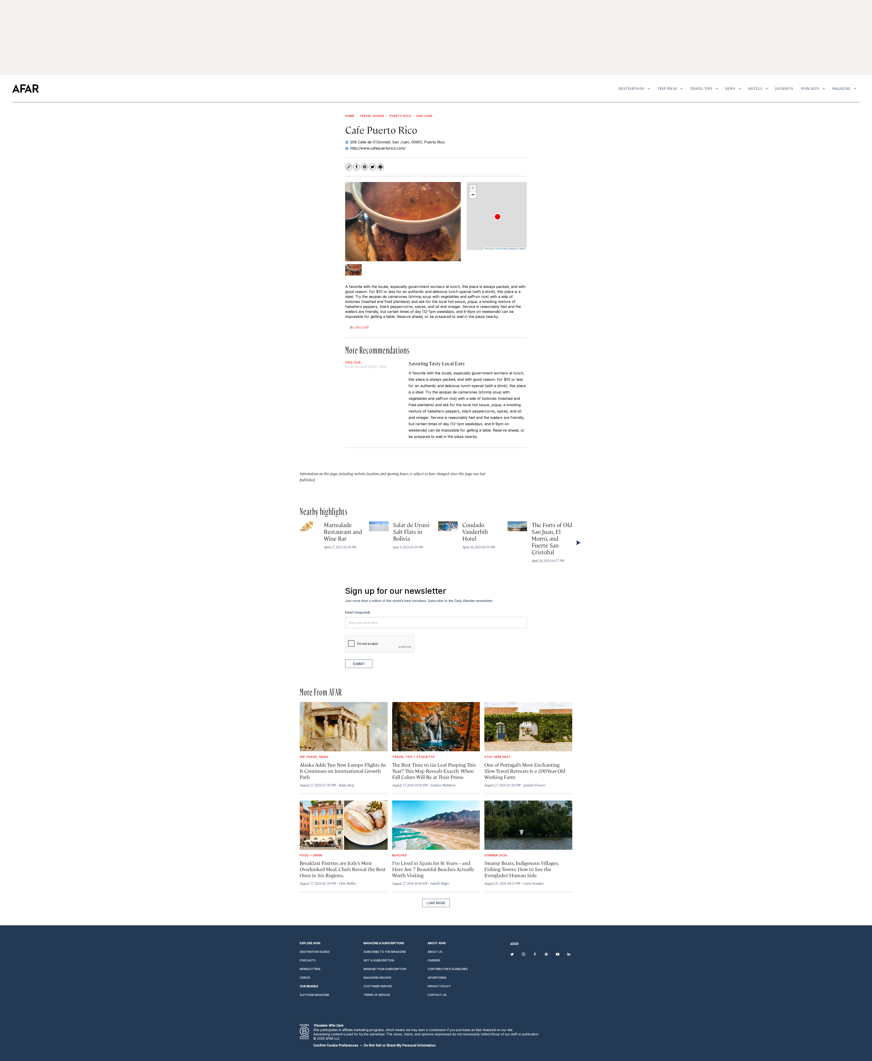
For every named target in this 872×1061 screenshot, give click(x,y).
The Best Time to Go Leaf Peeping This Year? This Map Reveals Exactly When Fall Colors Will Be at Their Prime (434, 770)
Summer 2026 (495, 855)
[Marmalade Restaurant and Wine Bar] (309, 526)
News (730, 88)
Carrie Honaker (533, 883)
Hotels (755, 88)
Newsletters (310, 969)
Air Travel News (314, 757)
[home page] (25, 88)
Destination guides (315, 951)
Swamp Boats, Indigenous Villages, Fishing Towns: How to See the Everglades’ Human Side (521, 869)
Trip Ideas (667, 88)
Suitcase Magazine (314, 995)
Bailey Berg (346, 785)
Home (349, 116)
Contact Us (437, 995)
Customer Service (378, 986)
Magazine (841, 88)
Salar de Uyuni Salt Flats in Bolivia (411, 531)
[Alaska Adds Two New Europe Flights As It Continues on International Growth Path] (344, 726)
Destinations (631, 88)
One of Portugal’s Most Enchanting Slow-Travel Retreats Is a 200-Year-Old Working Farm (524, 770)
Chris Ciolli (353, 362)
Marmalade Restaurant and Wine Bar (343, 531)
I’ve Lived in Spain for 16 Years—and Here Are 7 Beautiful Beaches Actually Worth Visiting (433, 869)
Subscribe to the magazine (385, 951)
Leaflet (490, 248)
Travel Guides (371, 116)
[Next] (578, 542)
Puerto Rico (400, 116)
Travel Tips (701, 88)
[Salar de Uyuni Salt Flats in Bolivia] (379, 526)
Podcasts (810, 88)
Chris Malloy (347, 883)
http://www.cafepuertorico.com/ (378, 148)
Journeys (784, 88)
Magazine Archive (377, 977)
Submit (359, 664)
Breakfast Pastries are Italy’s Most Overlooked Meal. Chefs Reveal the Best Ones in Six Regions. (343, 869)
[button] (497, 216)
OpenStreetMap (502, 248)
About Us (435, 951)
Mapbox (523, 248)
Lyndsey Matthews (443, 785)
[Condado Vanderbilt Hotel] (448, 526)
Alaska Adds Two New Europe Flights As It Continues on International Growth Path (343, 770)
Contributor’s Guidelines (448, 969)
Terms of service (377, 995)
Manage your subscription (385, 969)
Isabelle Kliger (439, 883)
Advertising (437, 977)
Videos (305, 977)
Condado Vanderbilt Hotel (475, 531)
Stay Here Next (497, 757)
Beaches (399, 855)
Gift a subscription (379, 960)
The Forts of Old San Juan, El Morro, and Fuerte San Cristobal (552, 538)
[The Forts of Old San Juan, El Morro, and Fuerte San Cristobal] (517, 526)
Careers (434, 960)
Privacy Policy (439, 986)
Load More (436, 903)
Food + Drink (311, 855)
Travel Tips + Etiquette (413, 757)
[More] (649, 88)
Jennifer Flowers (534, 785)
